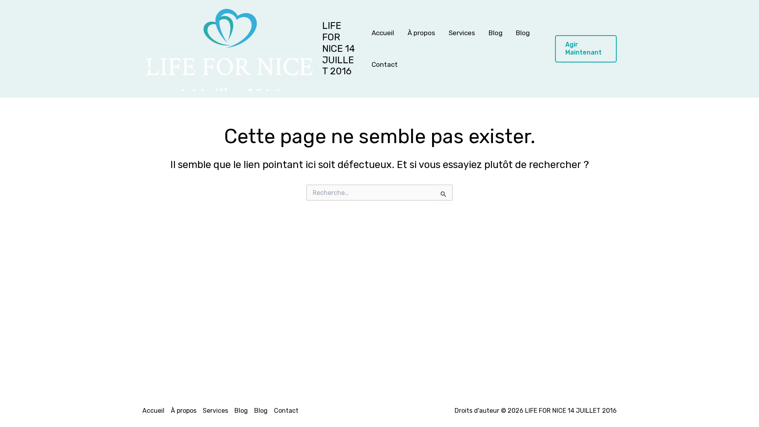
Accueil (383, 33)
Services (462, 33)
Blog (495, 33)
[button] (586, 49)
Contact (385, 64)
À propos (421, 33)
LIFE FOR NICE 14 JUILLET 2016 (338, 48)
